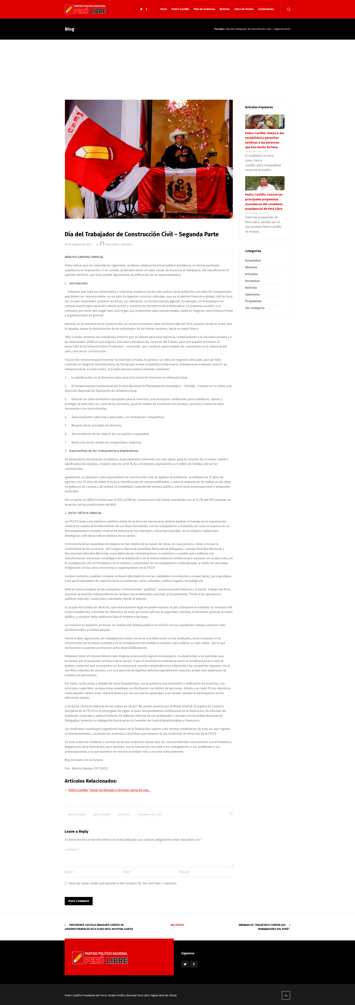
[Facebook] (146, 9)
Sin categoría (255, 308)
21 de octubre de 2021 (78, 244)
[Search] (287, 9)
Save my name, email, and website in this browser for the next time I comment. (123, 883)
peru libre (124, 814)
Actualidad (253, 260)
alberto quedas (77, 814)
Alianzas (251, 267)
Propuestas (253, 301)
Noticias (127, 244)
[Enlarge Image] (149, 159)
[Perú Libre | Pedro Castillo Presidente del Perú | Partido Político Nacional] (85, 9)
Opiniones (252, 294)
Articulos (251, 274)
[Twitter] (141, 9)
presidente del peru (150, 814)
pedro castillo (102, 814)
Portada (219, 29)
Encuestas (252, 281)
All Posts (177, 925)
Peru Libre (112, 244)
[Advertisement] (177, 67)
